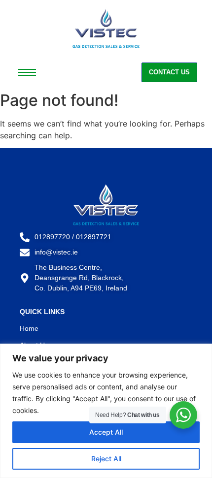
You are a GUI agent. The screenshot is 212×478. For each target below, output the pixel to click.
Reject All (106, 458)
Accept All (106, 432)
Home (29, 328)
